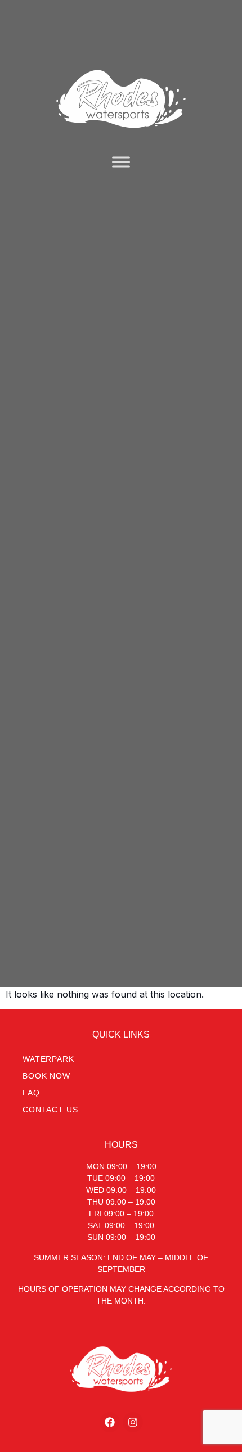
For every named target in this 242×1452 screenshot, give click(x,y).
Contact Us (50, 1109)
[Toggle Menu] (121, 161)
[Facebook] (110, 1422)
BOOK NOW (46, 1075)
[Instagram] (133, 1422)
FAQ (31, 1092)
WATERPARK (48, 1058)
